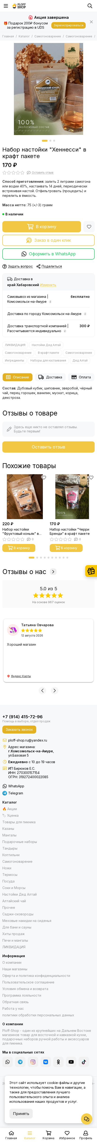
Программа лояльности (21, 995)
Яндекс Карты (21, 676)
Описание (21, 377)
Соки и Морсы (13, 888)
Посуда (8, 881)
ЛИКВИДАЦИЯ (15, 345)
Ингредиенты (14, 360)
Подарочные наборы (19, 842)
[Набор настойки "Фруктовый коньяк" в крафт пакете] (24, 496)
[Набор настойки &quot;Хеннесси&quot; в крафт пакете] (48, 89)
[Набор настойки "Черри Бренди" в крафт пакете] (72, 496)
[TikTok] (84, 1062)
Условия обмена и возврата (25, 989)
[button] (45, 141)
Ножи (6, 868)
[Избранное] (89, 226)
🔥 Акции (9, 809)
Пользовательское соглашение (28, 982)
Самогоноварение (47, 36)
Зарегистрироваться (68, 25)
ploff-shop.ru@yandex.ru (27, 740)
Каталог (24, 36)
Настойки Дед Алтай (46, 345)
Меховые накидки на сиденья (26, 921)
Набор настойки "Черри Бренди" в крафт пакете (70, 531)
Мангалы (9, 835)
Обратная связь (15, 1002)
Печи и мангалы (15, 940)
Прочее (8, 907)
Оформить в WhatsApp (52, 253)
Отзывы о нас (24, 571)
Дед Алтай (80, 360)
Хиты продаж (13, 934)
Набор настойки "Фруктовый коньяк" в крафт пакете (20, 531)
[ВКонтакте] (45, 1062)
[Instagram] (33, 1062)
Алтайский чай (14, 901)
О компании (11, 962)
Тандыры (9, 848)
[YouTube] (71, 1062)
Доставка (54, 377)
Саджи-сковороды (17, 914)
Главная (8, 36)
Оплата (85, 377)
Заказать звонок (19, 729)
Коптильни (11, 855)
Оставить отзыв (48, 446)
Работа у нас (13, 1008)
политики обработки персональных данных (38, 1015)
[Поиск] (90, 6)
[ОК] (58, 1062)
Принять (21, 1113)
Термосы (9, 875)
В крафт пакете (48, 352)
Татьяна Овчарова (37, 625)
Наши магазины (14, 969)
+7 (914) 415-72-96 (22, 716)
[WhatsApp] (7, 1062)
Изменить (48, 285)
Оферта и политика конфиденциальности (36, 976)
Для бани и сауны (16, 927)
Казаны (8, 829)
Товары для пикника (19, 822)
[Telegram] (20, 1062)
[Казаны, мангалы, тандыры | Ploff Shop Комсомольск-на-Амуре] (19, 6)
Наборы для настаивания (48, 360)
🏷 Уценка (10, 815)
